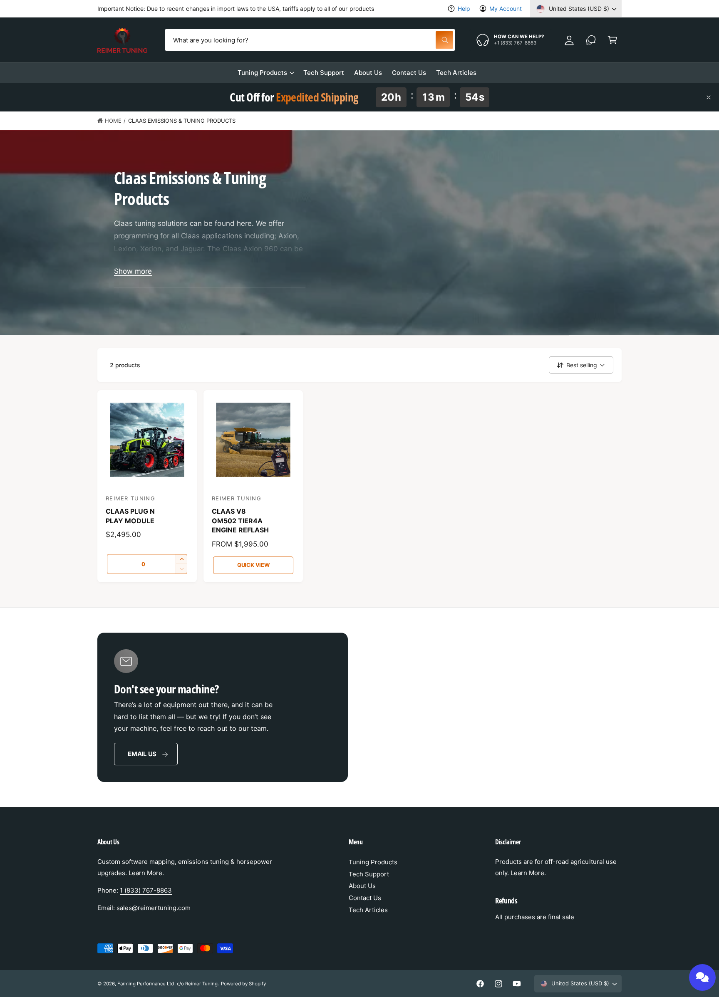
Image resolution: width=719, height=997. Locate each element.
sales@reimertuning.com (154, 908)
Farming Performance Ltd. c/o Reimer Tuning (167, 984)
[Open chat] (702, 977)
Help (464, 8)
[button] (612, 40)
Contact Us (365, 898)
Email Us (142, 754)
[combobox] (310, 40)
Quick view (253, 565)
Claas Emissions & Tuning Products (182, 120)
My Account (505, 8)
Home (113, 120)
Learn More (145, 873)
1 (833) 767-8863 (146, 890)
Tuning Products (262, 73)
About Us (362, 886)
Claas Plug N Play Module (130, 515)
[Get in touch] (591, 40)
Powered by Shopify (243, 984)
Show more (133, 271)
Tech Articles (368, 910)
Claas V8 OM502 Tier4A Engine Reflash (240, 520)
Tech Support (369, 874)
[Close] (708, 97)
